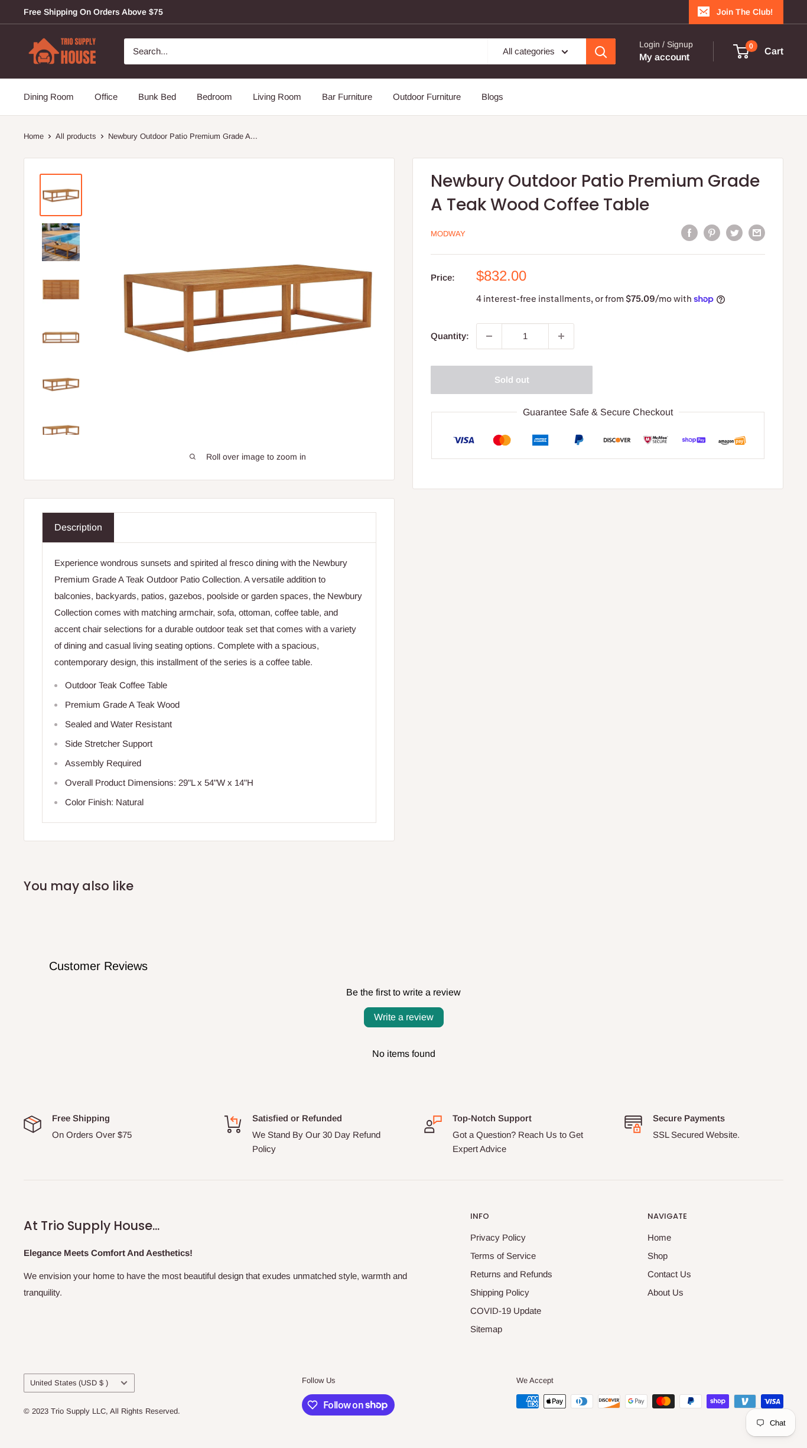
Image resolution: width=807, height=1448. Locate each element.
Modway (448, 233)
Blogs (492, 97)
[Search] (601, 51)
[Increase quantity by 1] (561, 336)
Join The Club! (745, 12)
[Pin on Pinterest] (712, 232)
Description (78, 527)
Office (106, 97)
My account (664, 57)
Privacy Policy (498, 1237)
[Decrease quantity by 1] (489, 336)
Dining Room (49, 97)
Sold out (511, 380)
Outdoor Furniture (427, 97)
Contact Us (669, 1274)
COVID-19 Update (505, 1311)
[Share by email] (757, 232)
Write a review (404, 1017)
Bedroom (214, 97)
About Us (665, 1292)
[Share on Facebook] (689, 232)
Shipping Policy (499, 1292)
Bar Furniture (347, 97)
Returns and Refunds (511, 1274)
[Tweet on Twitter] (734, 232)
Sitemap (486, 1329)
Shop (657, 1256)
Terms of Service (503, 1256)
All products (76, 136)
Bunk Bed (157, 97)
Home (34, 136)
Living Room (277, 97)
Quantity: (450, 336)
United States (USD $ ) (69, 1382)
